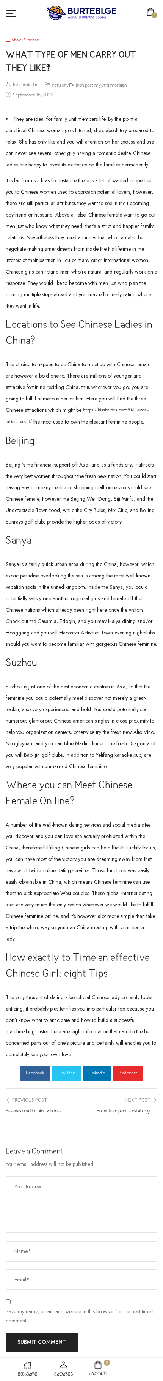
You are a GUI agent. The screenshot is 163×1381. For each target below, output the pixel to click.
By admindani (26, 85)
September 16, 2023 (33, 95)
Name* (22, 1251)
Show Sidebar (24, 40)
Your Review (27, 1186)
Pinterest (128, 1073)
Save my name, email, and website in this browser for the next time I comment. (80, 1316)
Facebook (35, 1073)
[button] (151, 13)
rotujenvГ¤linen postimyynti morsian (89, 85)
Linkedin (97, 1073)
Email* (22, 1279)
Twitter (66, 1073)
